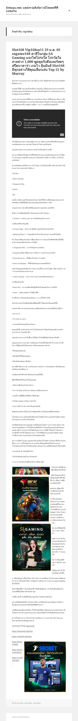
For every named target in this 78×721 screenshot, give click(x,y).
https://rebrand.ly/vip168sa (22, 631)
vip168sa (29, 703)
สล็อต (59, 488)
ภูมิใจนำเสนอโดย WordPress (21, 717)
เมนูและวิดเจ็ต (69, 10)
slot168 (29, 425)
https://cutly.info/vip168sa (22, 636)
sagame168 (30, 626)
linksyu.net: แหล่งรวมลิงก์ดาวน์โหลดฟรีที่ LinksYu (32, 9)
